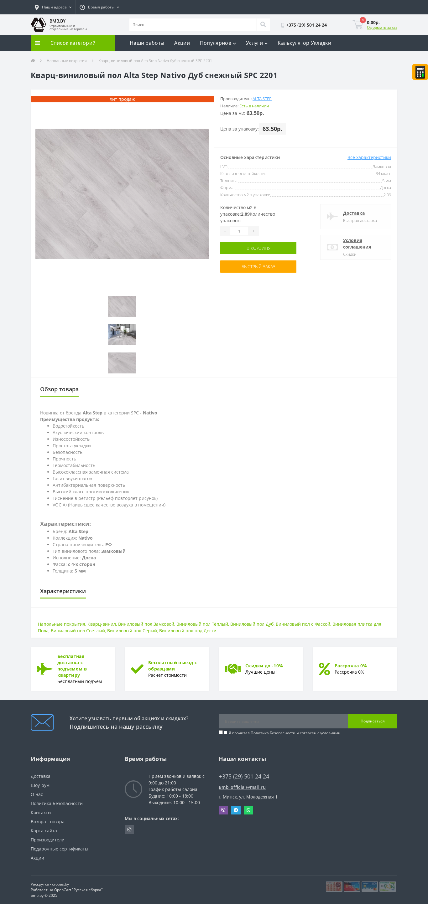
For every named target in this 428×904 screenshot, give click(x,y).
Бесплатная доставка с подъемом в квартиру (72, 665)
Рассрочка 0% (351, 666)
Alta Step (262, 98)
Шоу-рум (40, 785)
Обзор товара (59, 389)
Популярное (215, 42)
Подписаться (373, 721)
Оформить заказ (382, 27)
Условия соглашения (357, 243)
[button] (53, 7)
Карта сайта (44, 831)
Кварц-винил (101, 624)
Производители (48, 840)
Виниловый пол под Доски (188, 631)
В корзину (258, 248)
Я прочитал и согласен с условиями (285, 733)
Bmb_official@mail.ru (242, 787)
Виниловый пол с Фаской (303, 624)
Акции (182, 42)
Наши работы (147, 42)
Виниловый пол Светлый (78, 631)
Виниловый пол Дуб (252, 624)
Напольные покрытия (67, 60)
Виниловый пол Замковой (146, 624)
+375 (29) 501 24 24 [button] (244, 776)
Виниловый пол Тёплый (202, 624)
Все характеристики (369, 157)
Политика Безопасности (273, 733)
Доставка (354, 213)
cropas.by (60, 884)
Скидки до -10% (264, 666)
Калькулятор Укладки (304, 42)
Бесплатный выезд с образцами (172, 666)
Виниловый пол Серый (132, 631)
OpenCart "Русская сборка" (78, 889)
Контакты (41, 812)
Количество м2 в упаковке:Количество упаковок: (247, 213)
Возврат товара (48, 821)
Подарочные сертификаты (59, 849)
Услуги (254, 42)
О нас (37, 794)
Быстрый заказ (258, 267)
